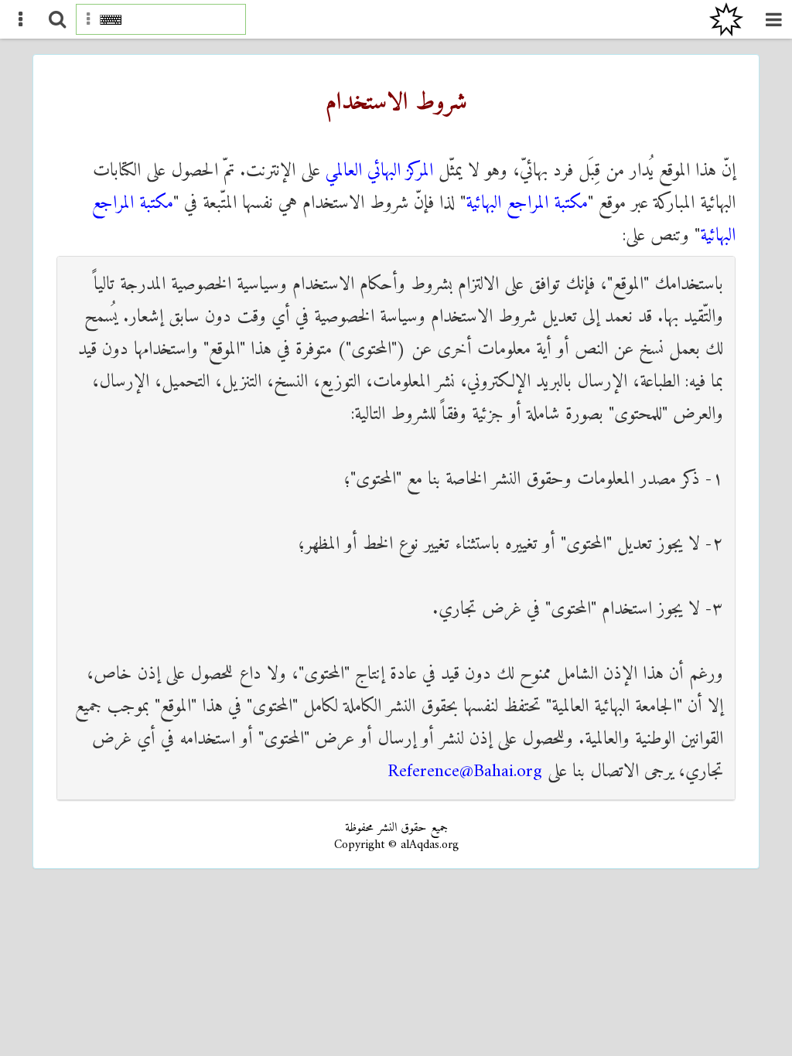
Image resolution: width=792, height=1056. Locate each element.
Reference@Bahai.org (464, 771)
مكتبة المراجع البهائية (527, 203)
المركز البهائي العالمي (379, 171)
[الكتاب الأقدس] (726, 19)
